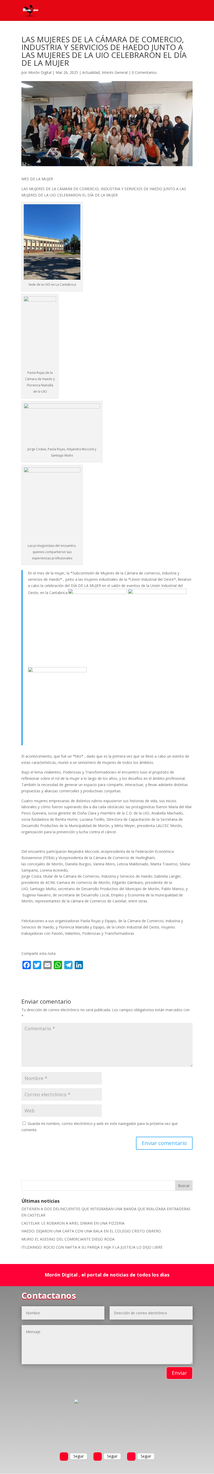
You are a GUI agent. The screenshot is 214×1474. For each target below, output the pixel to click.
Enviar (179, 1372)
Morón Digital (39, 72)
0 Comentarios (144, 72)
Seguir (78, 1456)
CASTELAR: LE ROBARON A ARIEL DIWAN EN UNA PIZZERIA (72, 1223)
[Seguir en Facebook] (64, 1456)
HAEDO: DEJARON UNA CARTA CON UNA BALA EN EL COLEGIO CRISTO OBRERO (91, 1231)
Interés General (115, 72)
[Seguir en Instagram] (131, 1456)
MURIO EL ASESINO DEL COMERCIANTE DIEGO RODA (68, 1239)
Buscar (184, 1185)
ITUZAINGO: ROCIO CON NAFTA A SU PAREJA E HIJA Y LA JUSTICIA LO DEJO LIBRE (92, 1247)
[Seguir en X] (97, 1456)
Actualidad (91, 72)
